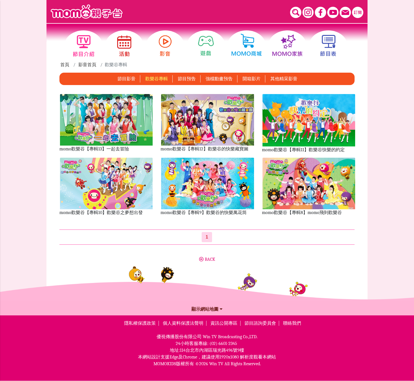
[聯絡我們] (345, 12)
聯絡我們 (292, 323)
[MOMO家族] (287, 45)
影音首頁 (87, 64)
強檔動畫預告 (219, 78)
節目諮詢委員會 (260, 323)
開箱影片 (251, 78)
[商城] (246, 45)
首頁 (64, 64)
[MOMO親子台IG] (308, 12)
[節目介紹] (83, 45)
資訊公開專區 (223, 323)
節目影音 (126, 78)
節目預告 (187, 78)
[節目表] (328, 45)
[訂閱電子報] (357, 12)
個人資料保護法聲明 (183, 323)
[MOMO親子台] (87, 12)
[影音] (165, 45)
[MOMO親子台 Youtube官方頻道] (333, 12)
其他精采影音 (283, 78)
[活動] (124, 45)
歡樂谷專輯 (156, 78)
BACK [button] (209, 259)
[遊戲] (206, 45)
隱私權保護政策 (140, 323)
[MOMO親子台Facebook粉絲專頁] (320, 12)
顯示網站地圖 (206, 309)
